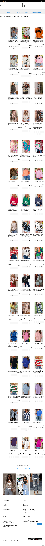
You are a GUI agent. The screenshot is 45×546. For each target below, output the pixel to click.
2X (37, 186)
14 (37, 133)
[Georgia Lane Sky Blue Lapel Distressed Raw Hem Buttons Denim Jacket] (14, 415)
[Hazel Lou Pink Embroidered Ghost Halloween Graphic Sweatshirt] (39, 61)
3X (27, 187)
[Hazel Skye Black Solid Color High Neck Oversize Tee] (14, 362)
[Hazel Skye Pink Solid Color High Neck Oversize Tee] (39, 336)
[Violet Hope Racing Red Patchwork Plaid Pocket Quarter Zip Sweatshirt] (14, 200)
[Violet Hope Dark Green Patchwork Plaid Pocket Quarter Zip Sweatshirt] (26, 200)
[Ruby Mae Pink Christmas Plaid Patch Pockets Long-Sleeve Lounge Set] (14, 116)
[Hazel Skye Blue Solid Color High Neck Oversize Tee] (26, 389)
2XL (18, 46)
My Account (25, 505)
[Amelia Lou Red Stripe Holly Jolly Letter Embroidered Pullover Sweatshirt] (39, 362)
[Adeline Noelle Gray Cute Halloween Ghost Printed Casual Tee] (14, 33)
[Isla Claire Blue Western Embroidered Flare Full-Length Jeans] (39, 308)
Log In (24, 504)
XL (15, 46)
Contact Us (5, 508)
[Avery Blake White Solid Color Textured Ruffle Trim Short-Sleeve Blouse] (26, 443)
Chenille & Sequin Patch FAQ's (29, 510)
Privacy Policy (25, 512)
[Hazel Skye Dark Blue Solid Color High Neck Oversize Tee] (26, 362)
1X (35, 186)
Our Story (5, 505)
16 (39, 133)
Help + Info (25, 506)
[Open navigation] (4, 5)
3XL (13, 48)
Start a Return (26, 508)
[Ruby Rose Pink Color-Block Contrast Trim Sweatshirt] (39, 174)
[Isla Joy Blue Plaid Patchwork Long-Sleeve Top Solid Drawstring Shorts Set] (14, 336)
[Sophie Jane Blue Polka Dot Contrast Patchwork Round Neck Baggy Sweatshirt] (26, 146)
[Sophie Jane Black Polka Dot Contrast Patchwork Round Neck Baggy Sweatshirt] (26, 227)
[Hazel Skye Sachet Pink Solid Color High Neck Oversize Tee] (26, 336)
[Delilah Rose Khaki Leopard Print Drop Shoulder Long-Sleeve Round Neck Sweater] (26, 88)
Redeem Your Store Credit (28, 509)
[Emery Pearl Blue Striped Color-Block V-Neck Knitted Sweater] (26, 415)
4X (29, 187)
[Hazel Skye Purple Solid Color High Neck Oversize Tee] (39, 389)
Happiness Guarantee (7, 520)
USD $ (40, 542)
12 (42, 132)
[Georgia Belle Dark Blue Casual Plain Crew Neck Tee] (39, 415)
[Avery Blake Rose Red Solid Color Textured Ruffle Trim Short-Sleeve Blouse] (39, 443)
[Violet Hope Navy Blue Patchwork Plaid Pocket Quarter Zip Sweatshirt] (39, 200)
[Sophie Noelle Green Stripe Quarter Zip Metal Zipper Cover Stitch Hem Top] (39, 253)
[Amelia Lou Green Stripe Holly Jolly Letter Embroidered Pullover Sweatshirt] (14, 389)
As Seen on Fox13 (6, 526)
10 (40, 132)
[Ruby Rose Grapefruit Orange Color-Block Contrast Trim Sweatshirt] (26, 174)
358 (26, 468)
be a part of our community (22, 12)
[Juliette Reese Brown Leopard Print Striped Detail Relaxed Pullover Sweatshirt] (14, 174)
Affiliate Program (6, 506)
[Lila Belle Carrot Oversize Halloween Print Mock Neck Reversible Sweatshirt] (39, 33)
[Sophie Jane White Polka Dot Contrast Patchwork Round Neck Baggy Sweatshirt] (39, 227)
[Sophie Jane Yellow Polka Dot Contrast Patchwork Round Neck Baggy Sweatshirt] (14, 146)
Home (1, 16)
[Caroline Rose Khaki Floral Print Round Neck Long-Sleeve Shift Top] (14, 227)
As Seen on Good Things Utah (9, 527)
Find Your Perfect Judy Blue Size (9, 524)
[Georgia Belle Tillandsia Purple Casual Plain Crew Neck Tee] (14, 443)
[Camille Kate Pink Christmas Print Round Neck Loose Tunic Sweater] (39, 146)
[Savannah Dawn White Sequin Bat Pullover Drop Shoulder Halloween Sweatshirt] (26, 61)
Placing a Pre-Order (7, 521)
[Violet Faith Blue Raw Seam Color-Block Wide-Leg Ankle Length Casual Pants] (39, 280)
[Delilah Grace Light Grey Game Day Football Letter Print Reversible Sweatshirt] (26, 253)
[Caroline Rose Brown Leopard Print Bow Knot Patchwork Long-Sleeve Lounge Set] (39, 88)
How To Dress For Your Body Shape (10, 525)
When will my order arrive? (8, 522)
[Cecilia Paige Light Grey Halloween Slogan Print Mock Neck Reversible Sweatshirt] (14, 61)
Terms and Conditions (7, 509)
